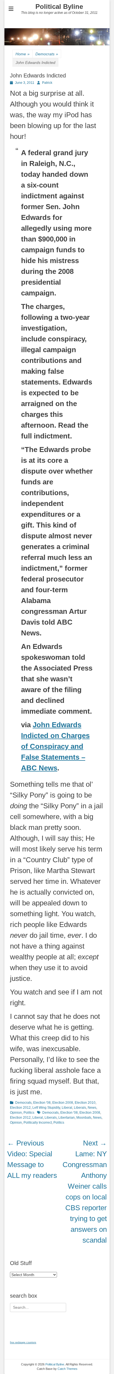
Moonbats (83, 1118)
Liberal (67, 1108)
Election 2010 (85, 1103)
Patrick (47, 83)
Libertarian (66, 1118)
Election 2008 (62, 1103)
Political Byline (59, 6)
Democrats (46, 54)
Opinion (16, 1113)
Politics (29, 1113)
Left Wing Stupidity (46, 1108)
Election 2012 (20, 1108)
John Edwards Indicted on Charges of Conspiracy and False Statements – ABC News (55, 746)
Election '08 (42, 1103)
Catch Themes (67, 1368)
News (92, 1108)
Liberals (80, 1108)
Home (22, 54)
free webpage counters (23, 1342)
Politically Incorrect (38, 1122)
